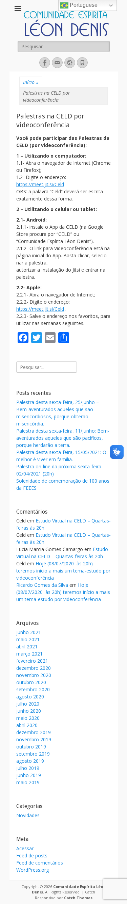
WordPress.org (32, 870)
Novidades (28, 815)
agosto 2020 (30, 696)
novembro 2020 (33, 675)
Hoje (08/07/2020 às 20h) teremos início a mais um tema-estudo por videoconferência (63, 570)
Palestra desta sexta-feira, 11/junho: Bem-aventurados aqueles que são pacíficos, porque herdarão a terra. (62, 437)
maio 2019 (28, 782)
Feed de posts (31, 855)
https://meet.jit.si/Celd (40, 184)
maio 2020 (28, 718)
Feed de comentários (39, 862)
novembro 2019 (33, 739)
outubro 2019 (31, 746)
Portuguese (83, 5)
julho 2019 (27, 768)
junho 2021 (28, 632)
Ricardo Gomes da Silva (42, 585)
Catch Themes (78, 897)
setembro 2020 (33, 689)
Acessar (25, 848)
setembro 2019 (33, 753)
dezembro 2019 (33, 732)
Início (31, 82)
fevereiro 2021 (32, 661)
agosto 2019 (30, 761)
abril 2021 (27, 646)
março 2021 (29, 653)
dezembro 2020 (33, 668)
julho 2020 (27, 703)
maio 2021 (28, 639)
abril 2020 (27, 725)
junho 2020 (28, 711)
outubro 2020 (31, 682)
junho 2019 (28, 775)
